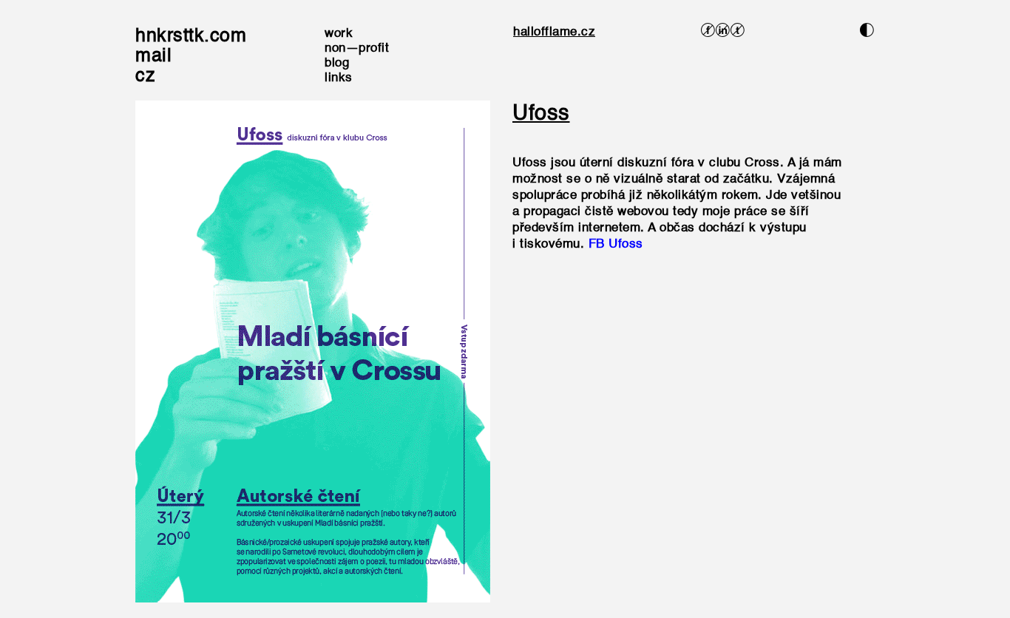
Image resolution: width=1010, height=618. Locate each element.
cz (145, 76)
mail (153, 56)
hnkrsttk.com (190, 36)
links (339, 78)
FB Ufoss (616, 244)
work (339, 33)
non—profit (357, 48)
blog (337, 63)
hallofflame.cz (554, 32)
